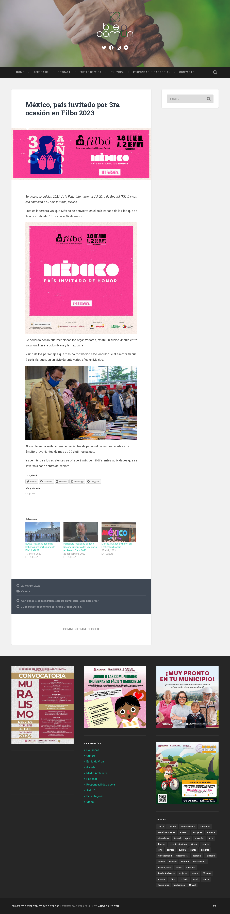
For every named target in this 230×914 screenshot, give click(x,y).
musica (161, 879)
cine (160, 849)
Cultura (117, 72)
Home (20, 72)
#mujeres (197, 832)
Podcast (64, 72)
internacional (199, 861)
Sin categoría (94, 796)
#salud (177, 838)
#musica (211, 832)
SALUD (90, 790)
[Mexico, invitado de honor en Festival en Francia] (119, 532)
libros (179, 867)
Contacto (186, 72)
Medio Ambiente (96, 773)
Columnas (92, 750)
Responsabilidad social (151, 72)
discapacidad (165, 855)
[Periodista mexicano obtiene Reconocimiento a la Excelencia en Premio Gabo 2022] (80, 532)
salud (195, 879)
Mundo (195, 873)
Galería (90, 767)
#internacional (188, 826)
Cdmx (194, 844)
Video (90, 802)
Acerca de (40, 72)
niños (172, 879)
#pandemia (163, 838)
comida (170, 849)
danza (193, 849)
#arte (161, 826)
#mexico (184, 832)
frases (161, 861)
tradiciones (179, 885)
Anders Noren (108, 906)
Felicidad (210, 855)
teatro (206, 879)
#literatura (205, 826)
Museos (207, 873)
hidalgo (173, 861)
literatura (190, 867)
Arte (210, 838)
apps (187, 838)
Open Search (215, 72)
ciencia (205, 844)
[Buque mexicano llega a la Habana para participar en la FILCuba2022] (42, 532)
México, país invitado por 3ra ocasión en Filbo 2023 (72, 108)
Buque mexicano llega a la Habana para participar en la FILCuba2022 (40, 547)
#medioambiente (166, 832)
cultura (182, 849)
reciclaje (184, 879)
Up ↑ (216, 906)
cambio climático (178, 844)
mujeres (183, 873)
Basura (161, 844)
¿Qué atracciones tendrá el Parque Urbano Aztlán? (51, 606)
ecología (197, 855)
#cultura (172, 826)
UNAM (192, 885)
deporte (205, 849)
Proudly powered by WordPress (35, 906)
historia (185, 861)
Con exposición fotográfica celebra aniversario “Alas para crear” (60, 600)
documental (182, 855)
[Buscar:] (190, 99)
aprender (199, 838)
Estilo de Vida (90, 72)
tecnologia (163, 885)
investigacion (165, 867)
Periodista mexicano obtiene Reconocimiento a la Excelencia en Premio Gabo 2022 (80, 547)
